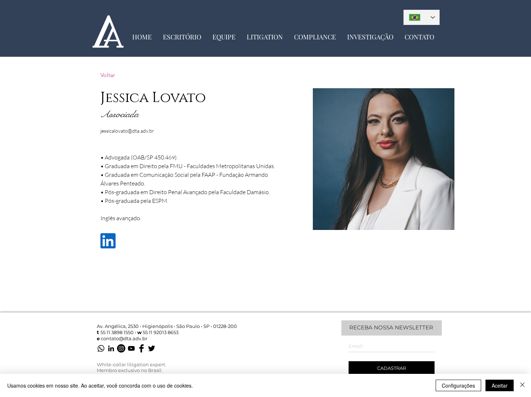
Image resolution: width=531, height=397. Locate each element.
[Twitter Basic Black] (151, 348)
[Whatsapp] (101, 348)
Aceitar (500, 385)
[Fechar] (522, 385)
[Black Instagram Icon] (121, 348)
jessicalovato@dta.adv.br (127, 131)
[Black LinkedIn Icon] (111, 348)
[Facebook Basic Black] (141, 348)
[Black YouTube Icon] (131, 348)
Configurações (458, 385)
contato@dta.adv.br (124, 338)
